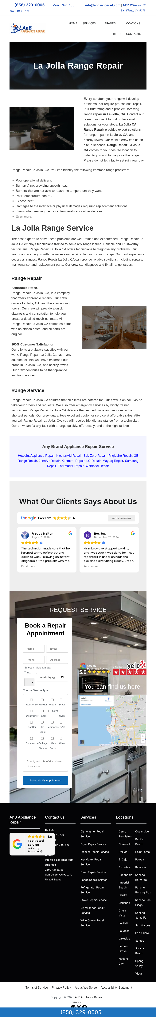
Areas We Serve (86, 987)
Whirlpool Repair (97, 466)
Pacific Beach (139, 842)
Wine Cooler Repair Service (92, 923)
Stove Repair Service (93, 900)
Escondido (125, 874)
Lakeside (124, 938)
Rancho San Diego (142, 902)
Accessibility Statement (116, 987)
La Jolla (55, 249)
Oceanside (142, 831)
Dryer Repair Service (93, 844)
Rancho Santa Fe (140, 915)
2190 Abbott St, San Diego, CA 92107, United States (58, 874)
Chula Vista (122, 913)
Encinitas (124, 867)
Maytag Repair (113, 461)
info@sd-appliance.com (59, 859)
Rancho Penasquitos (143, 890)
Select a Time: (29, 670)
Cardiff (123, 895)
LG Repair (93, 461)
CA (47, 170)
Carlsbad (124, 902)
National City (124, 961)
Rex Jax (100, 534)
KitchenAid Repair (69, 455)
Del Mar (123, 851)
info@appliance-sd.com (102, 5)
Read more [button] (28, 566)
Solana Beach (139, 951)
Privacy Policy (61, 987)
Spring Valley (139, 963)
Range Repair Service (93, 879)
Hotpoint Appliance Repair (36, 455)
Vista (138, 973)
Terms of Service (36, 987)
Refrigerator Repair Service (92, 890)
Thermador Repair (71, 466)
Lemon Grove (123, 948)
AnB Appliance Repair (88, 997)
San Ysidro (142, 933)
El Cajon (124, 859)
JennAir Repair (49, 461)
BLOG (117, 33)
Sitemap (76, 1002)
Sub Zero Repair (95, 455)
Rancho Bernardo (141, 877)
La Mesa (124, 930)
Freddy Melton (42, 534)
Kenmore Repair (73, 461)
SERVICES (89, 23)
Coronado (125, 844)
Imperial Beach (124, 885)
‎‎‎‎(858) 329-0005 (80, 1012)
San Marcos (142, 925)
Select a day (43, 667)
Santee (139, 940)
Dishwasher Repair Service (92, 834)
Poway (139, 859)
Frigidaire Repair (120, 455)
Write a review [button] (121, 518)
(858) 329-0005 (29, 5)
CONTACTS (133, 33)
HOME (73, 23)
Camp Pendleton (125, 834)
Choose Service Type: (36, 690)
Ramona (140, 867)
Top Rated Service (36, 843)
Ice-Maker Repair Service (91, 862)
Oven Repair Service (93, 872)
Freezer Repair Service (94, 851)
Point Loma (142, 851)
